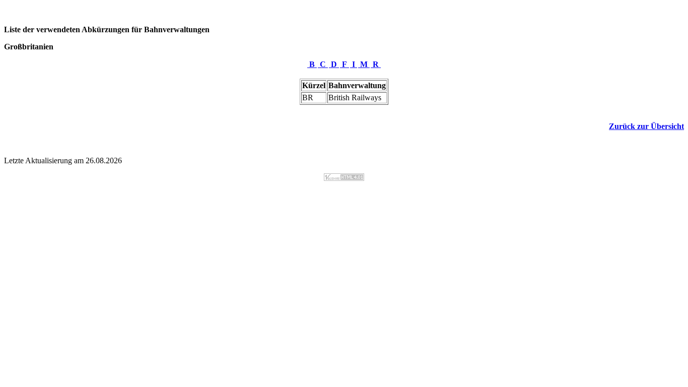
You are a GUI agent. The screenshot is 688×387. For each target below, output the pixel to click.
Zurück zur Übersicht (646, 126)
